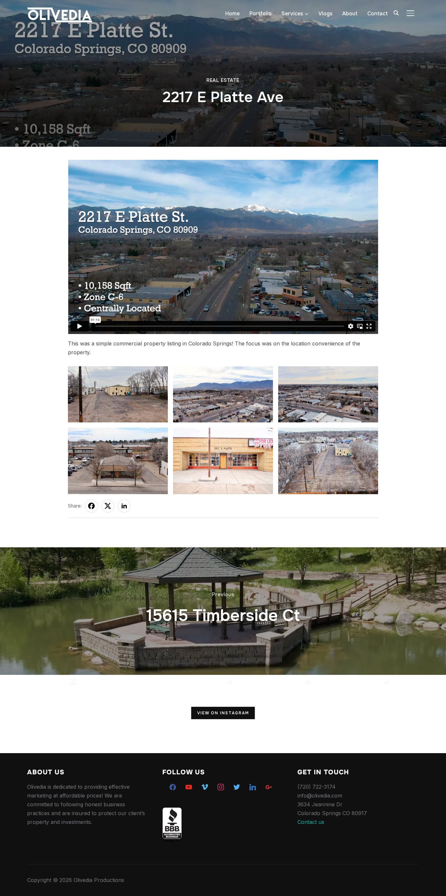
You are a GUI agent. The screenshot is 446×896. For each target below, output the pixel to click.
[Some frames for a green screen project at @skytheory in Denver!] (352, 714)
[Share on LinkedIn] (124, 505)
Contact (377, 13)
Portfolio (260, 13)
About (350, 13)
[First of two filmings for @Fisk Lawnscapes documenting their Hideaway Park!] (117, 714)
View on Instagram (223, 712)
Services (292, 13)
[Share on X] (107, 505)
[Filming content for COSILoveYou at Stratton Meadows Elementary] (274, 714)
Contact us (310, 822)
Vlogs (325, 13)
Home (232, 13)
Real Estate (223, 80)
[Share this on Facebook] (91, 505)
